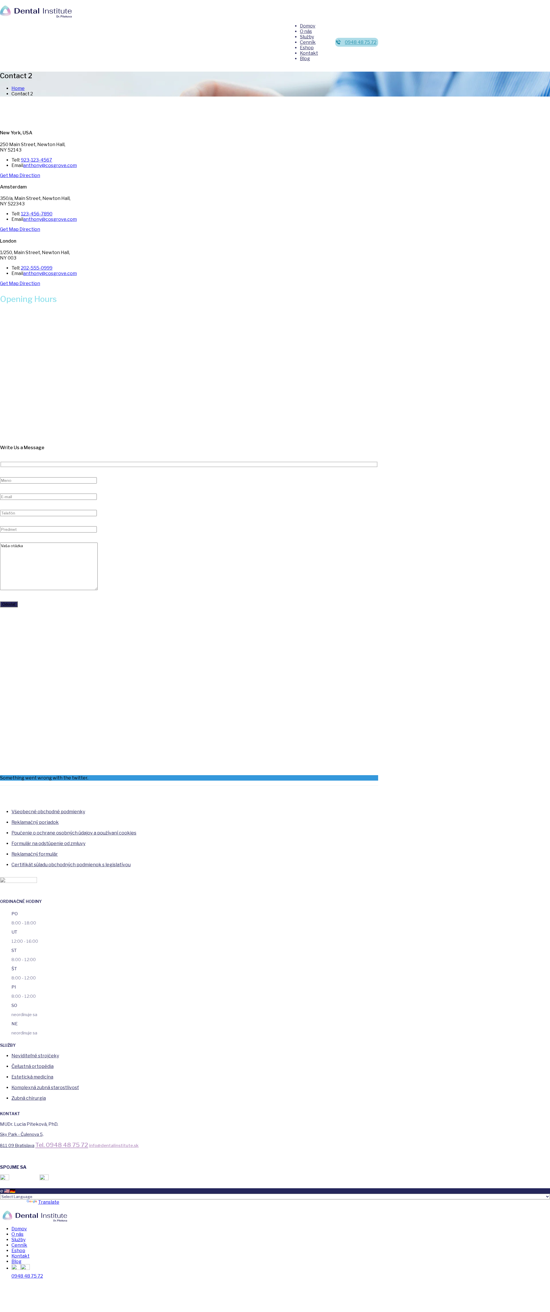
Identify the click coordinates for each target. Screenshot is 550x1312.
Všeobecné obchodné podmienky (48, 811)
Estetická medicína (32, 1077)
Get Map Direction (20, 175)
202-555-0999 (36, 268)
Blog (305, 58)
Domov (307, 26)
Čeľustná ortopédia (32, 1066)
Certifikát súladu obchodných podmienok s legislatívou (71, 864)
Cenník (308, 42)
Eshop (307, 47)
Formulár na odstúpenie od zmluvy (48, 843)
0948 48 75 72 (360, 42)
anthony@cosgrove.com (50, 165)
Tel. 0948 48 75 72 (61, 1144)
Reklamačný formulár (34, 854)
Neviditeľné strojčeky (35, 1055)
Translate (48, 1202)
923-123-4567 (36, 160)
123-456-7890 (36, 214)
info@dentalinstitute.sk (114, 1145)
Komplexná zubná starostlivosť (45, 1087)
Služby (307, 37)
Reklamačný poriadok (35, 822)
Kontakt (309, 53)
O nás (306, 31)
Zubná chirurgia (28, 1098)
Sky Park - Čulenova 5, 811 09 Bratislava (22, 1140)
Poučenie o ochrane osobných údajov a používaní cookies (73, 833)
